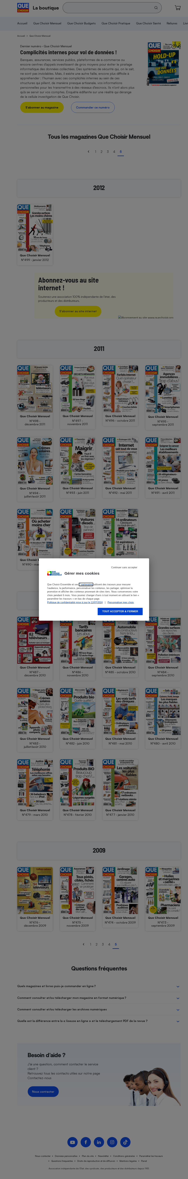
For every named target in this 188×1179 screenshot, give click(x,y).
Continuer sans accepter (124, 567)
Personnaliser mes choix (121, 602)
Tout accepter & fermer (120, 611)
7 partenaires (86, 584)
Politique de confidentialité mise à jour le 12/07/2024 (75, 602)
